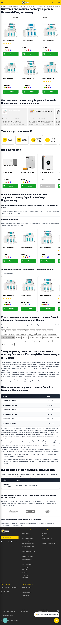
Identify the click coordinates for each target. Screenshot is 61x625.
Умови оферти (25, 595)
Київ (3, 330)
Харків (27, 330)
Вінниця (33, 330)
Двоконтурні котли (27, 562)
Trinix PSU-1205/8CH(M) (27, 172)
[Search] (56, 2)
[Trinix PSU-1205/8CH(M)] (26, 182)
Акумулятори (25, 575)
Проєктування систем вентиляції (9, 587)
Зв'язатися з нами (7, 537)
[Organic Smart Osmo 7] (27, 88)
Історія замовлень (26, 592)
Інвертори (24, 572)
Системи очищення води (48, 543)
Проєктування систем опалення (9, 594)
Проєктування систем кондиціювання (7, 590)
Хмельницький (52, 334)
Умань (55, 341)
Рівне (34, 334)
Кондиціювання (46, 535)
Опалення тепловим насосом (49, 541)
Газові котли (25, 554)
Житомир (50, 330)
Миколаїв (45, 337)
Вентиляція (45, 533)
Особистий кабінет (26, 587)
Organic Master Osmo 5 (8, 78)
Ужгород (4, 334)
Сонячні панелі (25, 569)
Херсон (44, 334)
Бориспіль (11, 344)
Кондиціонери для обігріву (28, 551)
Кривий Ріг (38, 337)
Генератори (25, 577)
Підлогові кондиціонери (28, 543)
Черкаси (18, 337)
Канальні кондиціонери (28, 541)
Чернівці (31, 337)
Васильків (14, 341)
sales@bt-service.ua (8, 615)
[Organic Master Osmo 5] (8, 88)
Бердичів (48, 341)
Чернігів (25, 337)
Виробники (24, 580)
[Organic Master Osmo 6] (27, 50)
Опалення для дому (47, 538)
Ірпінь (3, 341)
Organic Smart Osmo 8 (8, 40)
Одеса (29, 334)
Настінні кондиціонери (27, 535)
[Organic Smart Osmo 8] (8, 50)
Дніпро (44, 330)
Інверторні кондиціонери (28, 548)
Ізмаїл (20, 341)
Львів (14, 330)
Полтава (8, 330)
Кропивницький (54, 337)
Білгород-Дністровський (38, 341)
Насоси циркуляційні (27, 564)
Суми (39, 334)
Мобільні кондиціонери (28, 546)
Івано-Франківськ (21, 334)
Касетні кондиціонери (27, 538)
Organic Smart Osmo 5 (48, 78)
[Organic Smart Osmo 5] (47, 88)
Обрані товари (25, 590)
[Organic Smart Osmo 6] (47, 50)
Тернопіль (20, 330)
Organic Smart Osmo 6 (48, 40)
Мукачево (27, 341)
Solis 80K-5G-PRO (7, 172)
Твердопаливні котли (27, 556)
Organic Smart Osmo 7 (28, 78)
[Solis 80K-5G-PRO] (8, 182)
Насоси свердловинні (27, 567)
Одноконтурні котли (27, 559)
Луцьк (38, 330)
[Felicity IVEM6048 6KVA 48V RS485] (40, 182)
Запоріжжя (11, 334)
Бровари (4, 344)
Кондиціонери (25, 533)
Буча (8, 341)
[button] (3, 511)
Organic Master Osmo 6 (28, 40)
